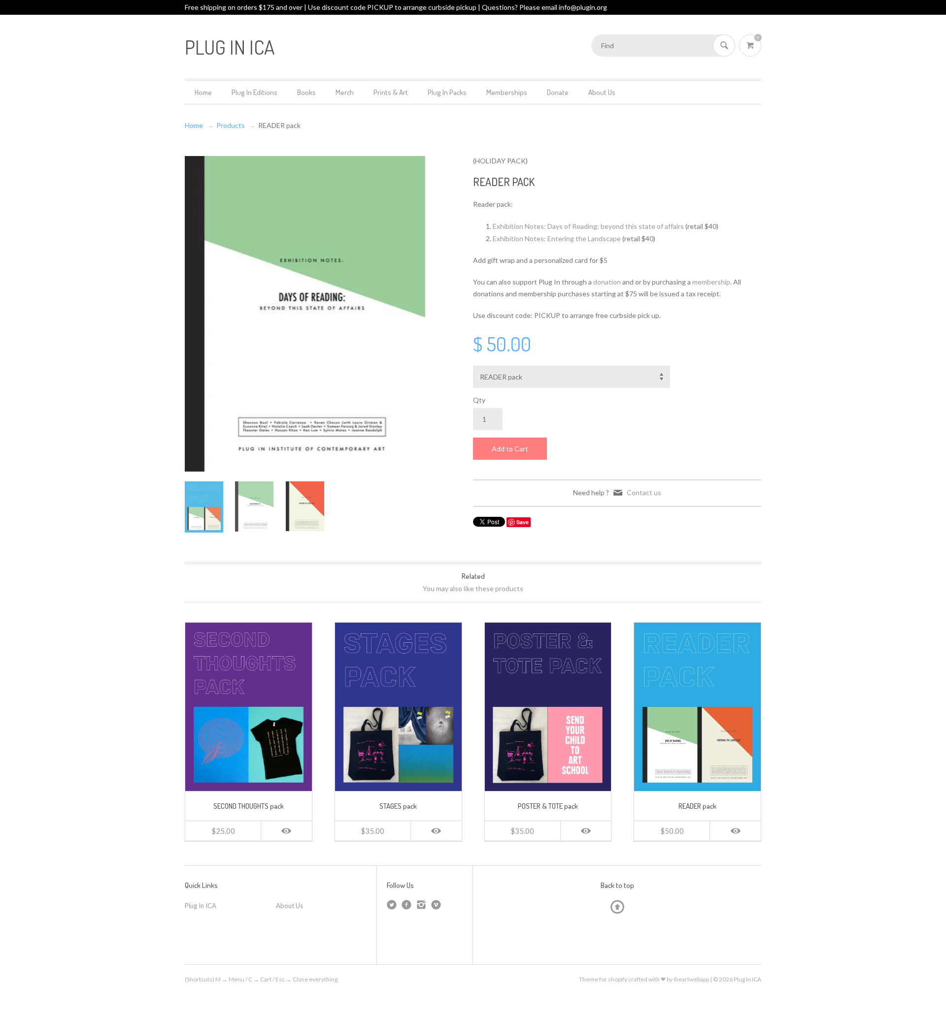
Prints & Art (390, 92)
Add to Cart (510, 448)
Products (230, 125)
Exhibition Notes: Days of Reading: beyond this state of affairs (588, 226)
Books (306, 92)
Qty (479, 400)
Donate (558, 92)
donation (607, 282)
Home (203, 92)
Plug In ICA (200, 906)
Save (522, 522)
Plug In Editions (254, 92)
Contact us (644, 492)
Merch (345, 92)
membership (711, 282)
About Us (601, 92)
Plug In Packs (447, 92)
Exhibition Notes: (557, 238)
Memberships (506, 92)
